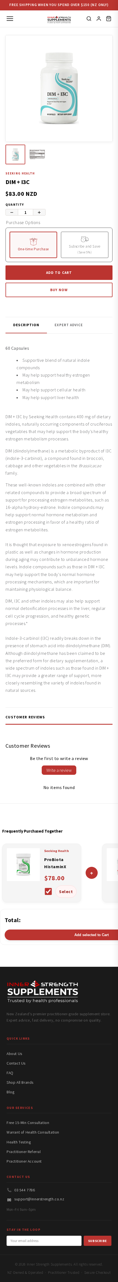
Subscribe (97, 1241)
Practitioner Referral (24, 1151)
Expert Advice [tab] (69, 325)
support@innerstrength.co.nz (39, 1199)
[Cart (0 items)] (109, 19)
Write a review (59, 770)
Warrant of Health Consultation (33, 1132)
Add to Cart (59, 272)
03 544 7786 (24, 1190)
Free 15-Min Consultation (28, 1122)
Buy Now (59, 290)
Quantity (14, 204)
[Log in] (99, 19)
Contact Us (16, 1063)
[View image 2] (37, 154)
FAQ (10, 1072)
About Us (14, 1053)
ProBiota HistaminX (55, 863)
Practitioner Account (24, 1161)
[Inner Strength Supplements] (59, 18)
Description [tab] (26, 325)
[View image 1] (15, 154)
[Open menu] (9, 18)
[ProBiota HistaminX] (23, 879)
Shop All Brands (20, 1082)
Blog (10, 1091)
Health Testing (19, 1142)
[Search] (89, 19)
